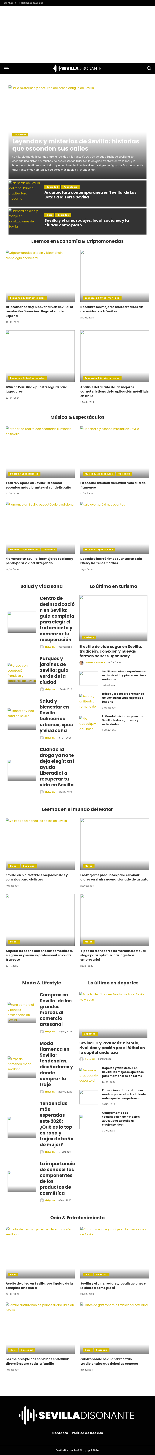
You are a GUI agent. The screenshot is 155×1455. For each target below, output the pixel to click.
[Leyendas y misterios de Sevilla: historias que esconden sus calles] (77, 132)
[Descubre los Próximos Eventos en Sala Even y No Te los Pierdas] (114, 528)
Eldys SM (50, 646)
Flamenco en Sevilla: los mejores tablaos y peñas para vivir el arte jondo (39, 561)
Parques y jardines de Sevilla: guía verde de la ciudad (54, 670)
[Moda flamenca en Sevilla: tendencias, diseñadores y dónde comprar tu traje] (22, 1067)
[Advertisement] (77, 34)
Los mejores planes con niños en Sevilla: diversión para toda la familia (37, 1361)
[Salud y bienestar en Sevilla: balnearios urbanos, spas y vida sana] (22, 719)
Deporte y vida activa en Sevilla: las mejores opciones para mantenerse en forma (123, 1072)
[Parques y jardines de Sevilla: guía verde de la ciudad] (22, 673)
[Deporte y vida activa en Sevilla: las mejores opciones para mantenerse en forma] (88, 1075)
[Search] (149, 68)
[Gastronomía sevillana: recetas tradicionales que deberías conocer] (114, 1328)
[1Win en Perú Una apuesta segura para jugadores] (40, 356)
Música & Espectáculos (24, 473)
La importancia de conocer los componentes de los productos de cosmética (57, 1178)
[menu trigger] (7, 68)
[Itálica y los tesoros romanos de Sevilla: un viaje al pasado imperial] (88, 701)
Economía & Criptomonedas (27, 297)
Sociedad (20, 134)
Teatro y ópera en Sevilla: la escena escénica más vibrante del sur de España (38, 485)
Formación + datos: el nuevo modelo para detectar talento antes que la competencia (124, 1094)
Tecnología (70, 186)
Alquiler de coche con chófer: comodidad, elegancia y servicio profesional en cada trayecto (39, 955)
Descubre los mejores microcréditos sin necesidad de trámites (111, 309)
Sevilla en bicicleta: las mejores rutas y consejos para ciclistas (37, 877)
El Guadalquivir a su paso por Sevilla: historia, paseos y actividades (123, 720)
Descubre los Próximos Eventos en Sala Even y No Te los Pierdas (111, 561)
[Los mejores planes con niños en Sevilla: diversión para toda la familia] (40, 1328)
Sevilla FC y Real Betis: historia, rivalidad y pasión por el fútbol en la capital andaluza (112, 1047)
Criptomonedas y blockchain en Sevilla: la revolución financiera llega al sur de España (39, 311)
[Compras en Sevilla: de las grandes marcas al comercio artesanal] (22, 1013)
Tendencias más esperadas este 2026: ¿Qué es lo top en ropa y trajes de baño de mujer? (57, 1124)
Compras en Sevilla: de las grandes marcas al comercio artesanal (56, 1009)
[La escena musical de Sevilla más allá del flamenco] (114, 452)
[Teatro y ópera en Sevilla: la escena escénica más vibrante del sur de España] (40, 452)
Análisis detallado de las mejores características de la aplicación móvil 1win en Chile (114, 391)
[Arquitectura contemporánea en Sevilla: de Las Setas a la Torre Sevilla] (25, 193)
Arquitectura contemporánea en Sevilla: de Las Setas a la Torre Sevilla (90, 195)
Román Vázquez (95, 662)
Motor (14, 865)
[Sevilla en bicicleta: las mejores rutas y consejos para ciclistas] (40, 844)
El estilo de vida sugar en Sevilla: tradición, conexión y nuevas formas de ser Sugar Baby (110, 651)
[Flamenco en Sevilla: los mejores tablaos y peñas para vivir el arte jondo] (40, 528)
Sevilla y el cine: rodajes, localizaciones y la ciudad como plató (86, 223)
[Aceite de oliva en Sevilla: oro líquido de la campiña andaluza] (40, 1252)
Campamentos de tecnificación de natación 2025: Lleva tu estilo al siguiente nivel (121, 1119)
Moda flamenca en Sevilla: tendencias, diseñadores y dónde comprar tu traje (56, 1064)
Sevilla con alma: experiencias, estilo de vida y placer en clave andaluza (124, 675)
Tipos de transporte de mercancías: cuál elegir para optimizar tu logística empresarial (113, 955)
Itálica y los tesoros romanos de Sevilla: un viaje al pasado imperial (123, 698)
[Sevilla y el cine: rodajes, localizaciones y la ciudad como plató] (25, 221)
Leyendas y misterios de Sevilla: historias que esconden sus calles (75, 145)
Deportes (89, 1033)
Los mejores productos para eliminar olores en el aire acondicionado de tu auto (114, 877)
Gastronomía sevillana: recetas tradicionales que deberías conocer (109, 1361)
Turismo (89, 637)
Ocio (49, 214)
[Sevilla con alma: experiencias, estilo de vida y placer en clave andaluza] (88, 678)
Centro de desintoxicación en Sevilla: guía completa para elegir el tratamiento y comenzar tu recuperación (57, 619)
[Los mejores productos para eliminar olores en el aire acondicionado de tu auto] (114, 844)
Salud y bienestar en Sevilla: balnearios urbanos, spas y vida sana (56, 716)
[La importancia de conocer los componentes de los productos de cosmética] (22, 1181)
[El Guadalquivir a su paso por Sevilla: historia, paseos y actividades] (88, 723)
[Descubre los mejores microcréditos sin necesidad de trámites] (114, 276)
